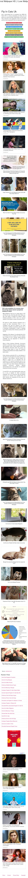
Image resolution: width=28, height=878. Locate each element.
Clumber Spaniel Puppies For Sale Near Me (11, 692)
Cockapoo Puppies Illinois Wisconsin (9, 721)
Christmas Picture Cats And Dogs (9, 698)
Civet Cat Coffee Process (7, 682)
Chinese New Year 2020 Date (8, 713)
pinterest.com (9, 671)
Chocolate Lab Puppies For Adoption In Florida (12, 700)
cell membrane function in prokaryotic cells (14, 37)
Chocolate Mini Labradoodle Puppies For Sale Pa (12, 705)
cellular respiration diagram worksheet (14, 33)
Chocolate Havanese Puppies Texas (9, 726)
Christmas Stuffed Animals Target (9, 685)
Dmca (4, 875)
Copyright (23, 875)
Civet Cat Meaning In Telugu (8, 710)
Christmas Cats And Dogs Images (9, 695)
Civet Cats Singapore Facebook (8, 677)
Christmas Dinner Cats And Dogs (9, 718)
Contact (9, 875)
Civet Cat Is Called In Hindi (7, 723)
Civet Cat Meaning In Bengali (8, 687)
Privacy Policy (16, 875)
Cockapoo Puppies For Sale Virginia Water (11, 690)
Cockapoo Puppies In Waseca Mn (9, 703)
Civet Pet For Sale (5, 716)
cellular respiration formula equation (14, 26)
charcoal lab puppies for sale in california (14, 29)
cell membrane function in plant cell (14, 22)
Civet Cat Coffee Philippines (8, 708)
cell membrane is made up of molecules (14, 35)
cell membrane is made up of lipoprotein (14, 24)
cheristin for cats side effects (14, 31)
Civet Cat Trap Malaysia (7, 680)
